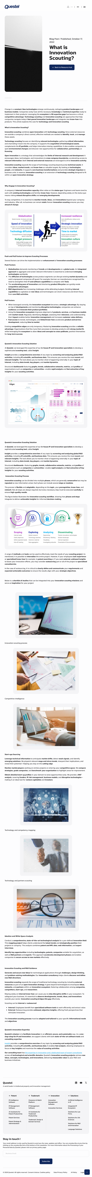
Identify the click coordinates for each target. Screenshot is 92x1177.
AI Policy (74, 1172)
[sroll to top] (87, 1172)
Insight (7, 1043)
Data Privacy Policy (60, 1172)
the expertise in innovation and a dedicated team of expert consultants (53, 1052)
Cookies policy (45, 1172)
